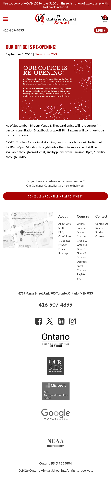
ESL (79, 278)
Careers (99, 236)
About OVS (64, 223)
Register (81, 274)
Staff (61, 227)
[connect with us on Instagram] (72, 321)
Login (101, 30)
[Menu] (17, 19)
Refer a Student (99, 230)
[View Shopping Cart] (104, 19)
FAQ (60, 232)
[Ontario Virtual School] (55, 19)
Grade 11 (82, 244)
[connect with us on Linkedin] (61, 321)
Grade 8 (81, 257)
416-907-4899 (13, 30)
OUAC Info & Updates (64, 238)
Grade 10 (82, 249)
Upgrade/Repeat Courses (83, 266)
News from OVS (46, 54)
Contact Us (101, 223)
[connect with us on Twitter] (49, 321)
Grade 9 (81, 253)
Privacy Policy (62, 247)
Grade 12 (82, 240)
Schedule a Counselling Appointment (55, 196)
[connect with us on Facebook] (38, 321)
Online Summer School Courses (81, 230)
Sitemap (63, 253)
